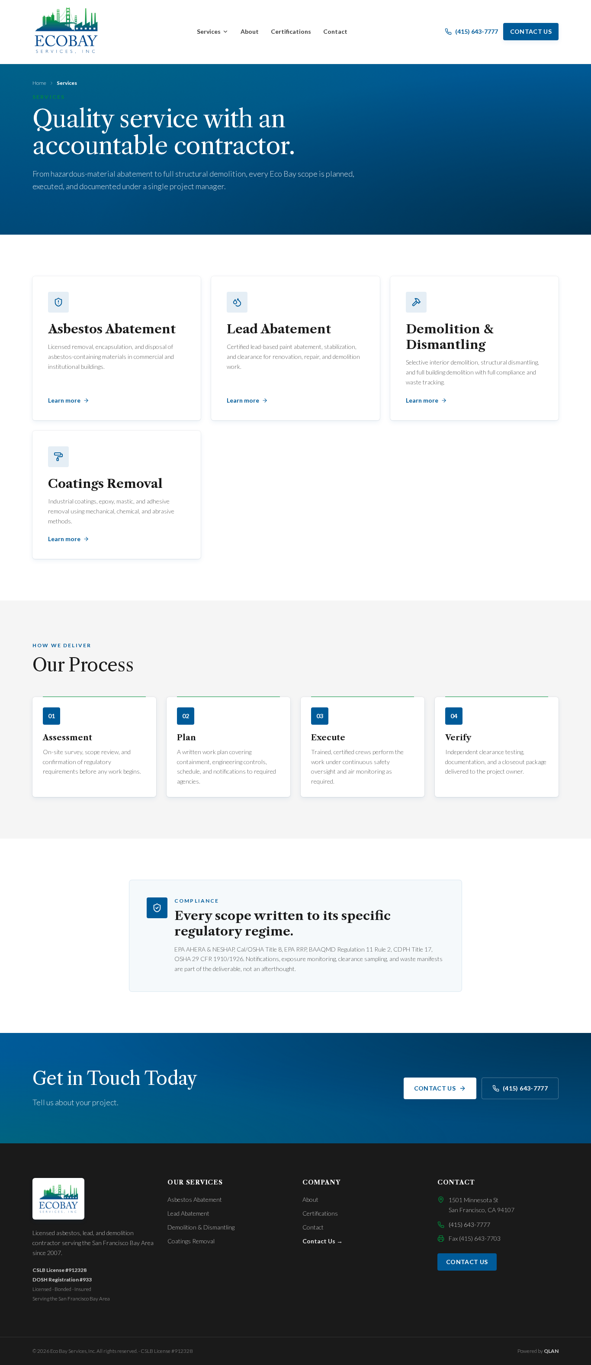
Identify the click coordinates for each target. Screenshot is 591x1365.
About (250, 31)
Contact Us (531, 31)
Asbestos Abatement (194, 1199)
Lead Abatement (188, 1213)
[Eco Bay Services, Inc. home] (66, 30)
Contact (335, 31)
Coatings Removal (191, 1241)
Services (209, 31)
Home (39, 83)
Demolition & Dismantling (200, 1227)
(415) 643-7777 (525, 1088)
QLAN (551, 1351)
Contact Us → (322, 1241)
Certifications (291, 31)
